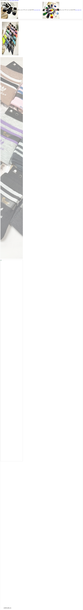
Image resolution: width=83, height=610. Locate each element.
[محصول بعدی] (43, 1)
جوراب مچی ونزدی (37, 9)
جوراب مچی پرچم (78, 9)
